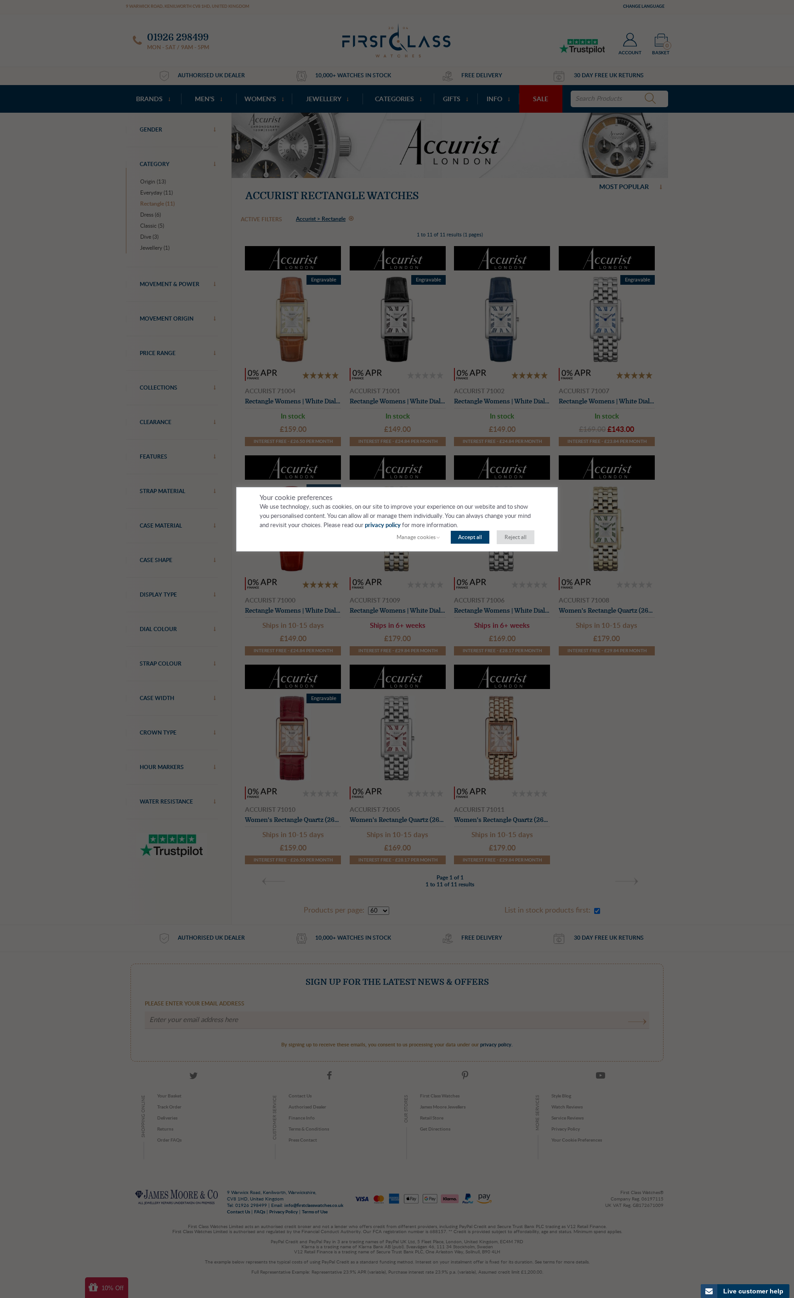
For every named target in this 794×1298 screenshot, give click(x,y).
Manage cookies (416, 537)
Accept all (470, 537)
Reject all (516, 537)
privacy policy (383, 525)
